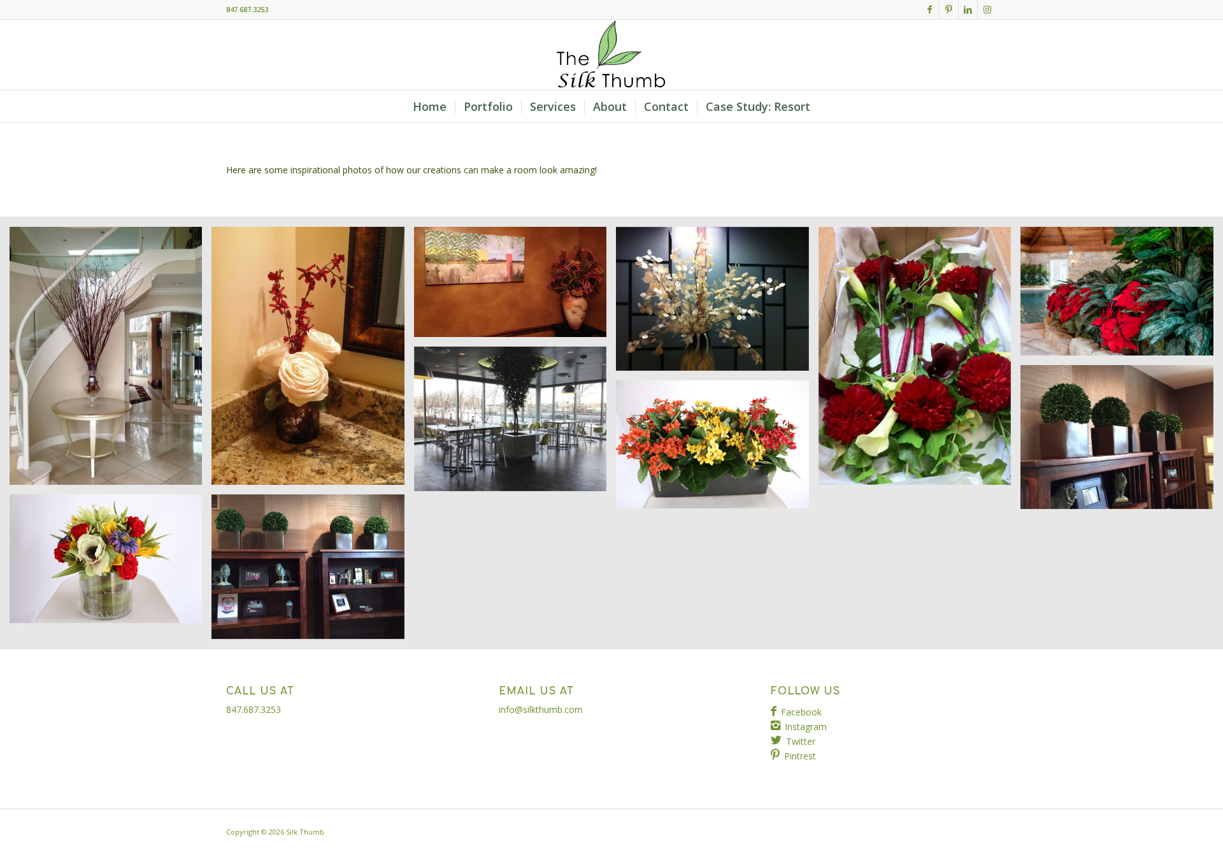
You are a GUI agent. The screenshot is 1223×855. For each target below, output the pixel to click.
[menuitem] (429, 106)
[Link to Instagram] (987, 9)
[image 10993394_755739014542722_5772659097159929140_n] (110, 360)
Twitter (800, 741)
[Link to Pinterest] (949, 9)
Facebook (801, 712)
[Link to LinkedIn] (968, 9)
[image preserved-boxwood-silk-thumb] (312, 571)
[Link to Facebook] (929, 9)
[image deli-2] (515, 424)
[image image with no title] (515, 287)
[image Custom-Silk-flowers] (1121, 296)
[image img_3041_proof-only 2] (110, 563)
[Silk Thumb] (611, 55)
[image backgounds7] (717, 303)
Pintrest (800, 756)
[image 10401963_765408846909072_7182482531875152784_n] (312, 360)
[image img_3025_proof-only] (717, 449)
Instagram (806, 727)
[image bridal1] (919, 360)
